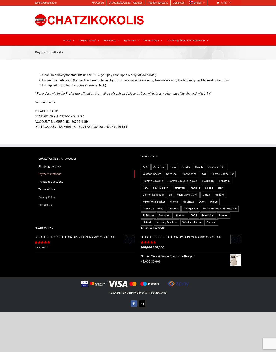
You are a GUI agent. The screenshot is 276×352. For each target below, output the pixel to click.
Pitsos (213, 201)
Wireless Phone (192, 222)
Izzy (220, 187)
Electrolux (208, 180)
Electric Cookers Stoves (182, 180)
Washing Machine (167, 222)
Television (208, 215)
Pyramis (174, 208)
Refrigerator (190, 208)
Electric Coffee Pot (222, 173)
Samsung (164, 215)
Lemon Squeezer (153, 194)
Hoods (209, 187)
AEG (146, 166)
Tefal (194, 215)
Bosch (199, 166)
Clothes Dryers (152, 173)
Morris (174, 201)
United (147, 222)
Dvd (203, 173)
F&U (145, 187)
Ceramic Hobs (216, 166)
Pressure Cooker (153, 208)
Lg (170, 194)
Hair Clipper (160, 187)
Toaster (223, 215)
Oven (202, 201)
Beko (173, 166)
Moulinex (188, 201)
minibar (219, 194)
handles (195, 187)
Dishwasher (189, 173)
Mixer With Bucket (154, 201)
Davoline (171, 173)
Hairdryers (179, 187)
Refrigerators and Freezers (220, 208)
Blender (185, 166)
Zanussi (211, 222)
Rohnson (148, 215)
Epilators (224, 180)
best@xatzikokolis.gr (46, 2)
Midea (206, 194)
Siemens (180, 215)
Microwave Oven (187, 194)
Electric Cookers (153, 180)
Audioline (159, 166)
